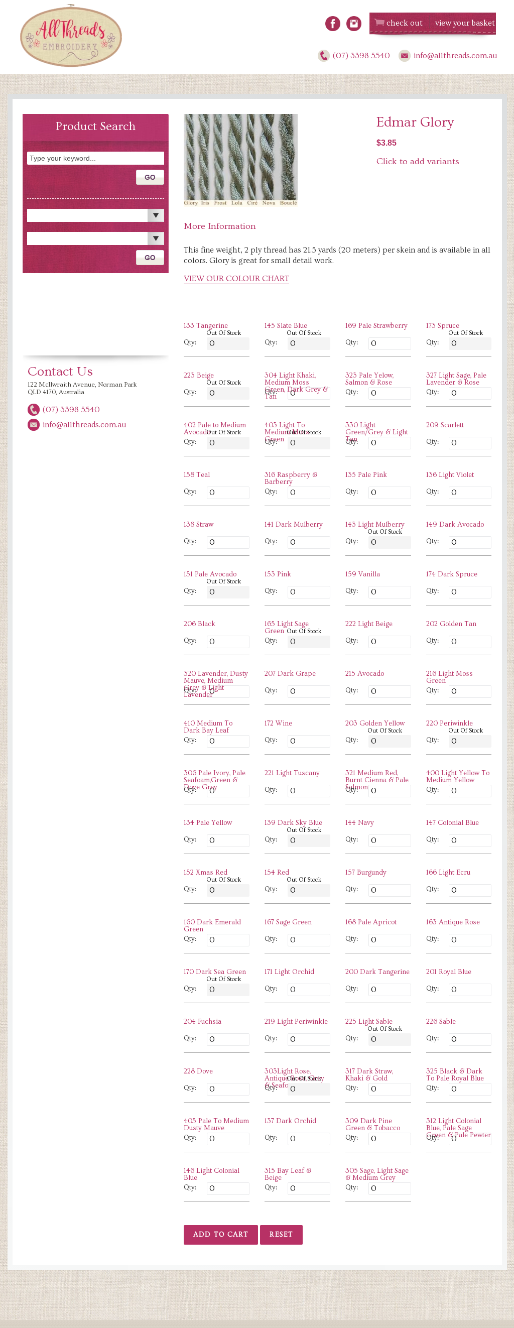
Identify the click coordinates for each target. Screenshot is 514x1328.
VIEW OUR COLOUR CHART (236, 278)
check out (405, 23)
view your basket (465, 23)
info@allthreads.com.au (455, 55)
